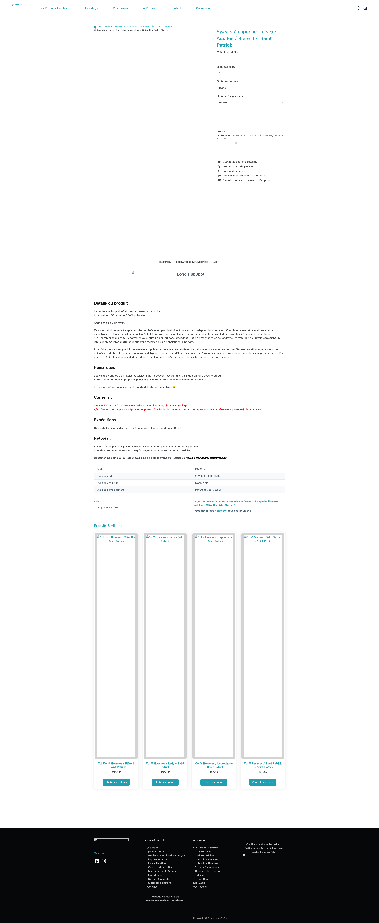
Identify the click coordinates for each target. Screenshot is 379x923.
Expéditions (154, 875)
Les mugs (91, 8)
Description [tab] (165, 262)
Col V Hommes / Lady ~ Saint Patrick (165, 765)
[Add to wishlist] (219, 121)
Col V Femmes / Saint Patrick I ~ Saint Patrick (263, 765)
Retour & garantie (158, 879)
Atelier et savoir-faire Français (166, 855)
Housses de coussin (206, 871)
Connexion (203, 8)
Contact (176, 8)
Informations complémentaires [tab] (192, 262)
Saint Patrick (241, 135)
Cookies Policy (269, 852)
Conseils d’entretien (160, 867)
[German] (268, 8)
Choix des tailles (226, 66)
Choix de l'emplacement (230, 96)
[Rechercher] (358, 8)
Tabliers (198, 875)
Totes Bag (200, 879)
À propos (149, 8)
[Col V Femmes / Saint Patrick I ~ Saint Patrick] (263, 646)
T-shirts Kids (202, 851)
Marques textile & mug (161, 871)
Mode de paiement (159, 882)
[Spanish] (241, 8)
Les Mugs (199, 882)
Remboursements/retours (211, 457)
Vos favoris (120, 8)
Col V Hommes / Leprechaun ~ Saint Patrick (214, 765)
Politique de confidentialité (258, 848)
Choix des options (116, 782)
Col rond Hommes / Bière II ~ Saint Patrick (116, 765)
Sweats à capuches (206, 867)
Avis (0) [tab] (216, 262)
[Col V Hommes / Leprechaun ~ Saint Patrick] (214, 646)
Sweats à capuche (261, 135)
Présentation (155, 851)
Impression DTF (157, 859)
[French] (227, 8)
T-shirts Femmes (205, 859)
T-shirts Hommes (206, 863)
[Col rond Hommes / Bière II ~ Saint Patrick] (116, 646)
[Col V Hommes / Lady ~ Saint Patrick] (165, 646)
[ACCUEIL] (95, 27)
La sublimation (156, 863)
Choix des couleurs (228, 81)
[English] (254, 8)
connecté (221, 510)
